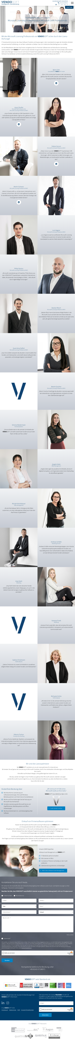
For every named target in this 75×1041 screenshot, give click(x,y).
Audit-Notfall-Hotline (56, 808)
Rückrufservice (20, 896)
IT (67, 4)
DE (56, 4)
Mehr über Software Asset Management (53, 870)
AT (59, 4)
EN (65, 4)
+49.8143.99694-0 (63, 3)
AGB (18, 1010)
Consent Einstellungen (27, 1010)
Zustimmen (7, 939)
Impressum (5, 1010)
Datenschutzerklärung (26, 948)
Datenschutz (12, 1010)
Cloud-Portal (69, 7)
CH (62, 4)
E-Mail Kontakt (8, 896)
